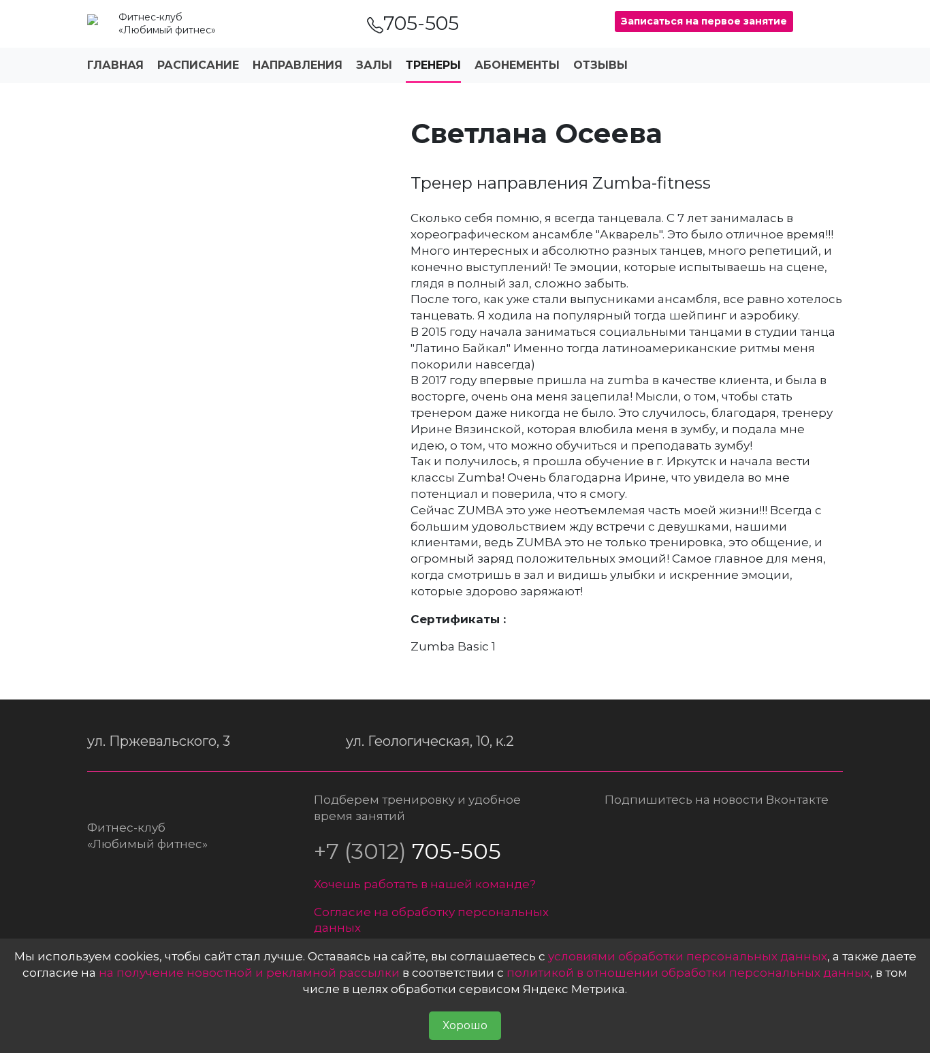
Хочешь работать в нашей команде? (425, 884)
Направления (297, 65)
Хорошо (465, 1025)
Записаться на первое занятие (704, 21)
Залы (374, 65)
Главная (115, 65)
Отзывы (600, 65)
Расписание (198, 65)
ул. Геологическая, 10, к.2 (430, 741)
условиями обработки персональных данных (687, 956)
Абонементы (517, 65)
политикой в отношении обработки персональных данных (688, 972)
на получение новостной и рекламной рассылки (249, 972)
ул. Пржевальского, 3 (158, 741)
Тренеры (433, 65)
